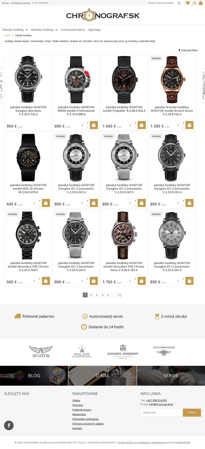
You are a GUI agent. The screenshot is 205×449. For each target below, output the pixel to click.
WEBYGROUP (183, 442)
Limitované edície (73, 30)
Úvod (6, 3)
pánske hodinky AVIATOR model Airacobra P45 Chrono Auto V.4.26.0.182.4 (123, 266)
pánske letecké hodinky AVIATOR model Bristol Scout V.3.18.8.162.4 (172, 110)
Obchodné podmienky (85, 419)
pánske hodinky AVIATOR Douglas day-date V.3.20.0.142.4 (28, 110)
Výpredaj (94, 30)
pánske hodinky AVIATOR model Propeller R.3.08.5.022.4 (124, 108)
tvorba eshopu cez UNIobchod (134, 442)
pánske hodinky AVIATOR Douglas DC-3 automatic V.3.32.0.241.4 (172, 266)
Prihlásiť (194, 3)
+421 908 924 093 (156, 400)
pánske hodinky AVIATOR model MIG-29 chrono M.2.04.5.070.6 (28, 188)
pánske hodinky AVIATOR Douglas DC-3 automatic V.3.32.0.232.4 (172, 188)
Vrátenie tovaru (81, 409)
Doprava (77, 405)
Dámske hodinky (42, 30)
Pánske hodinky (13, 30)
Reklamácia (79, 414)
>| (120, 295)
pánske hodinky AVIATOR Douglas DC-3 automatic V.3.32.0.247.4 (76, 188)
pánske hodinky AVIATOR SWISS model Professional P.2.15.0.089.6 (76, 110)
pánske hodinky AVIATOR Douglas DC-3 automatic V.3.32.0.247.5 (124, 188)
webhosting (157, 442)
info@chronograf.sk (21, 3)
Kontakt (77, 428)
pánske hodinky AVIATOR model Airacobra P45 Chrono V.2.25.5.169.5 (28, 266)
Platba (76, 400)
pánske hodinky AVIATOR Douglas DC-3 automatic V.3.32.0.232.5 (76, 266)
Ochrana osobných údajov (88, 423)
